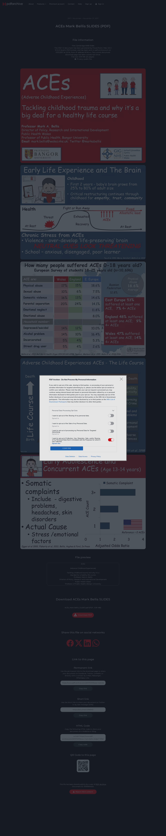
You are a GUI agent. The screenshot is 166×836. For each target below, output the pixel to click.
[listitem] (83, 410)
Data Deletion (70, 456)
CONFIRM (67, 448)
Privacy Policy (96, 456)
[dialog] (83, 418)
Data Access (83, 456)
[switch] (111, 415)
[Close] (122, 380)
